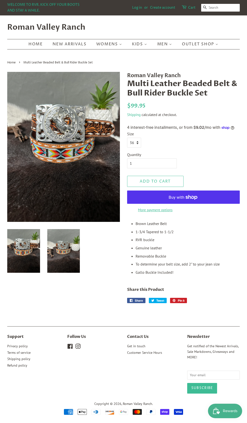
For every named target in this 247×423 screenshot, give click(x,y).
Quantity (134, 154)
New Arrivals (69, 44)
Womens (107, 44)
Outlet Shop (198, 44)
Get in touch (136, 346)
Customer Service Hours (144, 352)
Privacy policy (17, 346)
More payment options (155, 210)
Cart (192, 7)
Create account (162, 7)
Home (35, 44)
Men (163, 44)
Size (130, 133)
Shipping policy (18, 359)
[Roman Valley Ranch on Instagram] (78, 347)
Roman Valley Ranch (46, 27)
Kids (138, 44)
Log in (137, 7)
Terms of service (19, 352)
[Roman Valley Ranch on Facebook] (70, 347)
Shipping (134, 114)
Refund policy (17, 365)
